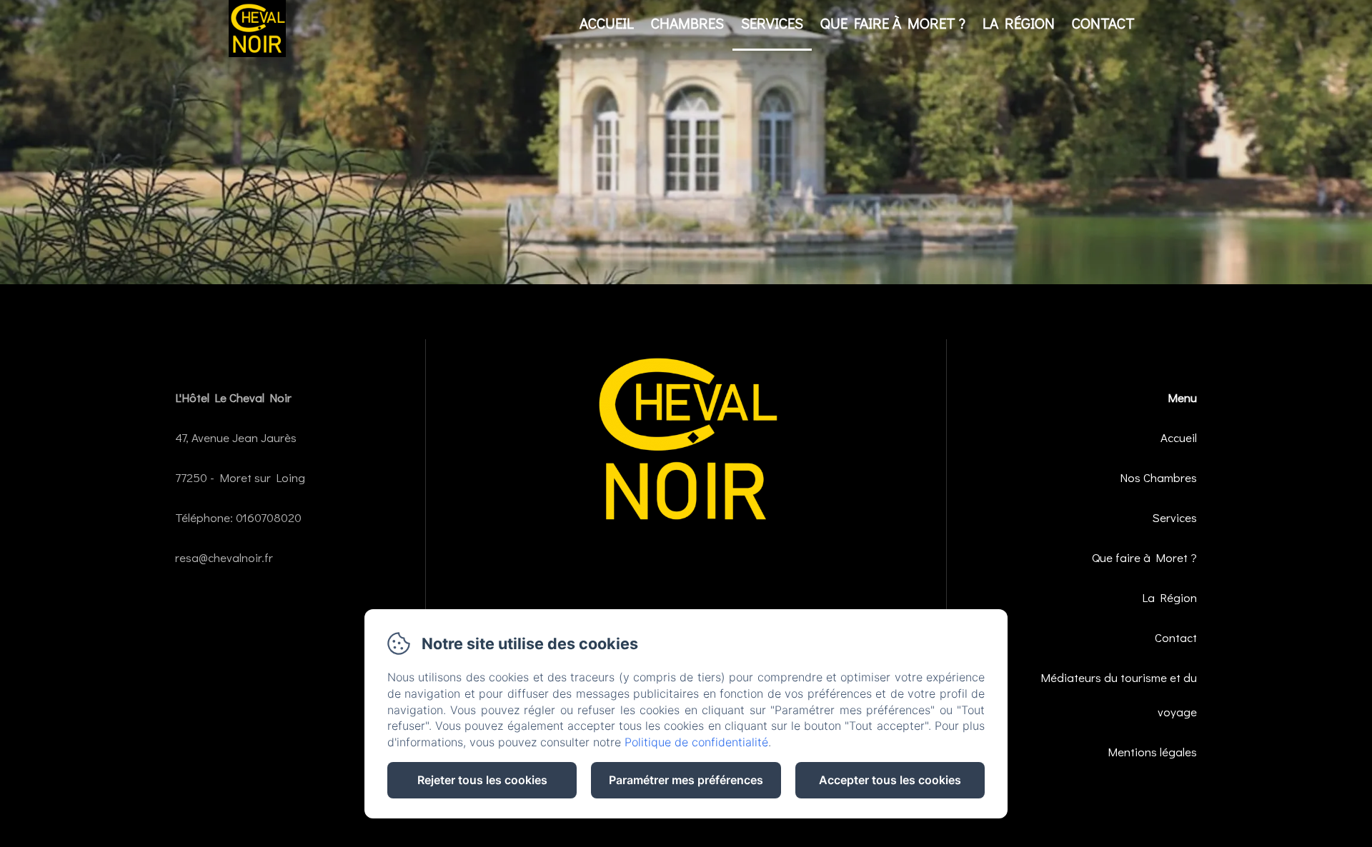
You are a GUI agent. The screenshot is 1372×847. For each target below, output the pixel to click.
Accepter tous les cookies (890, 780)
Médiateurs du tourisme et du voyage (1118, 694)
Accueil (607, 23)
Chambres (687, 23)
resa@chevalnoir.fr (224, 557)
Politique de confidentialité (696, 742)
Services (772, 23)
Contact (1103, 23)
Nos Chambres (1158, 477)
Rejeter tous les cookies (482, 780)
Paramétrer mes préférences (686, 780)
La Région (1019, 23)
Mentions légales (1152, 751)
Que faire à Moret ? (892, 23)
